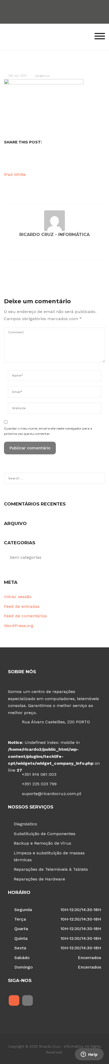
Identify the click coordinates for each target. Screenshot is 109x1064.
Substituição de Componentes (44, 833)
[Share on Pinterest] (47, 159)
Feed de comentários (25, 615)
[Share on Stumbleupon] (55, 159)
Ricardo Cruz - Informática (54, 234)
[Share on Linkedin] (39, 159)
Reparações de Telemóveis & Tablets (51, 869)
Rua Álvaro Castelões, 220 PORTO (56, 721)
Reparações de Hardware (39, 879)
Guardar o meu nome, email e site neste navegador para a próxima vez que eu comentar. (48, 431)
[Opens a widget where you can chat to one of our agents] (89, 1054)
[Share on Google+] (31, 159)
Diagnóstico (25, 823)
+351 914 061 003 (39, 774)
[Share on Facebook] (14, 159)
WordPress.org (18, 625)
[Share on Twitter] (22, 159)
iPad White (15, 174)
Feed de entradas (21, 606)
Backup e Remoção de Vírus (42, 843)
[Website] (7, 250)
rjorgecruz (42, 76)
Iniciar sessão (17, 596)
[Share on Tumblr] (63, 159)
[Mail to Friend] (72, 159)
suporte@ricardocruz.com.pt (51, 793)
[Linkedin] (27, 1000)
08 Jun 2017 (17, 76)
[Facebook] (14, 1000)
